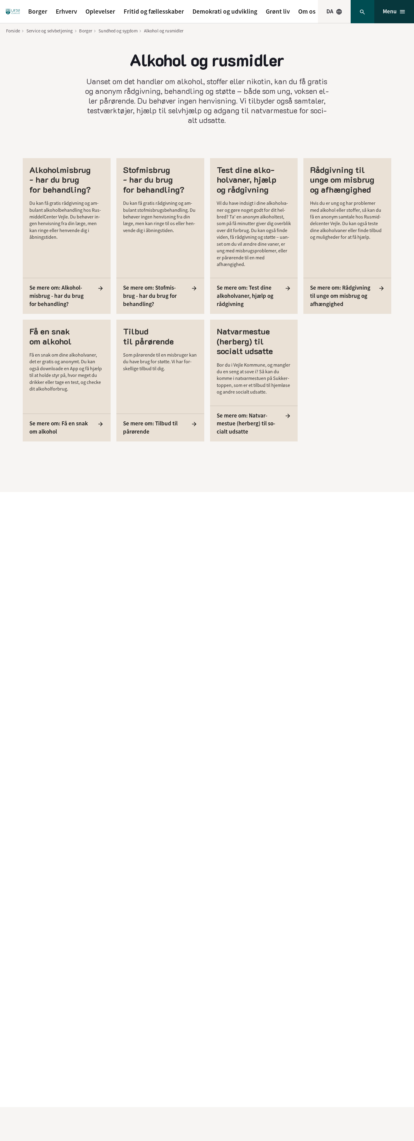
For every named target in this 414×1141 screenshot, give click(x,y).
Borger (37, 11)
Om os (307, 11)
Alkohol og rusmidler (164, 31)
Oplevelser (100, 11)
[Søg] (362, 11)
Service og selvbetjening (49, 31)
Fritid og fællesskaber (154, 11)
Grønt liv (278, 11)
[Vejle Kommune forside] (13, 11)
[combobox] (334, 11)
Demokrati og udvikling (224, 11)
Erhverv (66, 11)
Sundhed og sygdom (118, 31)
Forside (13, 31)
